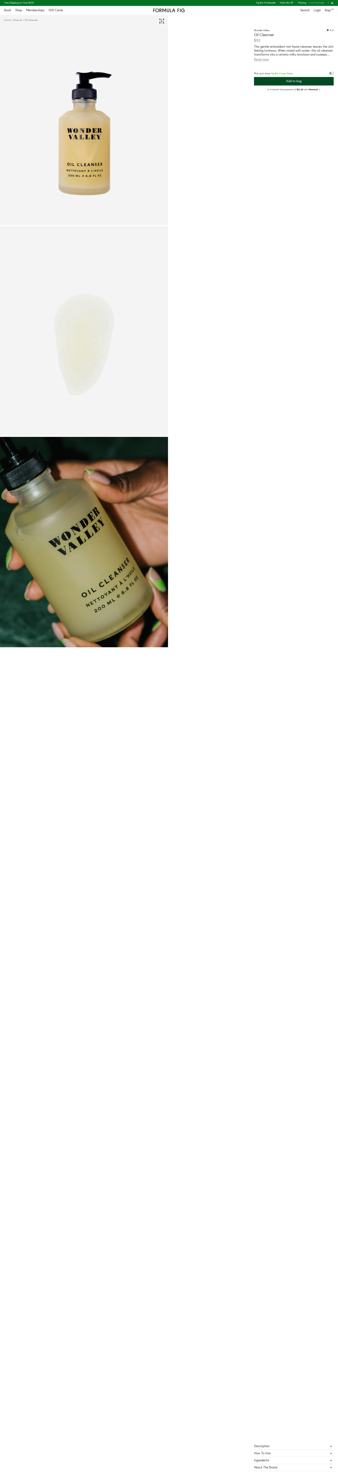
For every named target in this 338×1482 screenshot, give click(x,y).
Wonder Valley (262, 30)
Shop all (17, 20)
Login (317, 10)
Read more (261, 59)
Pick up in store (273, 73)
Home (7, 20)
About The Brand (265, 1467)
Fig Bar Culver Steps (282, 73)
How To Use (262, 1453)
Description (262, 1446)
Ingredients (261, 1460)
